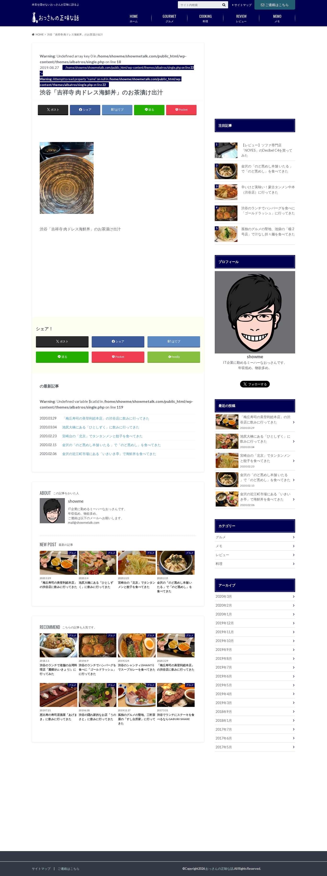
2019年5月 (224, 685)
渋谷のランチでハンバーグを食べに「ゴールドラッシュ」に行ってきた (268, 210)
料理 (205, 18)
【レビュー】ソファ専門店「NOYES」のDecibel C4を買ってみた (266, 150)
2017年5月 (224, 747)
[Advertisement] (118, 127)
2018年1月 (224, 720)
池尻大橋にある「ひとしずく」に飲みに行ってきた (100, 427)
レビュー (241, 18)
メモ (277, 18)
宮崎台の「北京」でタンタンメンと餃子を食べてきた (102, 436)
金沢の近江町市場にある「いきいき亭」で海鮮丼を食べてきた (109, 454)
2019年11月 (225, 632)
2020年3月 (224, 596)
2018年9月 (224, 712)
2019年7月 (224, 667)
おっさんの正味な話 (219, 868)
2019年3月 (224, 703)
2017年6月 (224, 738)
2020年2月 (224, 605)
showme (76, 501)
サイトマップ (243, 5)
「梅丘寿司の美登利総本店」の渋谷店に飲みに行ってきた (105, 418)
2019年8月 (224, 658)
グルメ (169, 18)
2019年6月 (224, 676)
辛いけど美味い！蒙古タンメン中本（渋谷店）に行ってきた (268, 189)
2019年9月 (224, 650)
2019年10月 (225, 641)
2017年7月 (224, 729)
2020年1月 (224, 614)
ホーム (134, 18)
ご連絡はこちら (277, 5)
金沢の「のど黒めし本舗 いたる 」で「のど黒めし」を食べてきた (111, 445)
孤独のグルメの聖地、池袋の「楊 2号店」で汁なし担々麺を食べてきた (268, 231)
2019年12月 (225, 623)
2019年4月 (224, 694)
